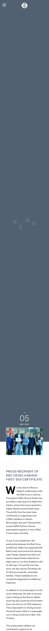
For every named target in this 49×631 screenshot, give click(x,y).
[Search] (45, 5)
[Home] (24, 5)
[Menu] (4, 5)
